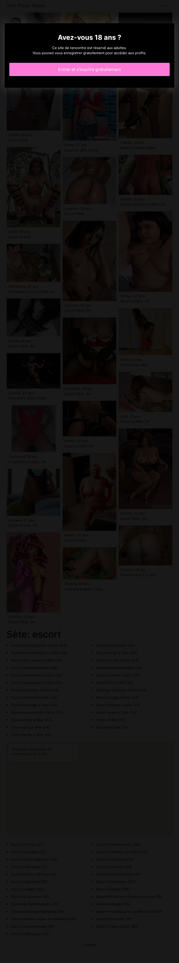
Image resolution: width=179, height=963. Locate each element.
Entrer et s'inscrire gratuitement (89, 69)
